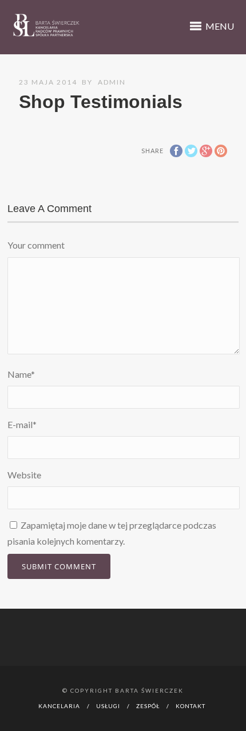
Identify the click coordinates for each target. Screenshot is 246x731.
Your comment (36, 244)
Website (24, 474)
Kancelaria (59, 705)
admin (112, 82)
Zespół (148, 705)
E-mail (22, 424)
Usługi (108, 705)
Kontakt (190, 705)
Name (21, 374)
